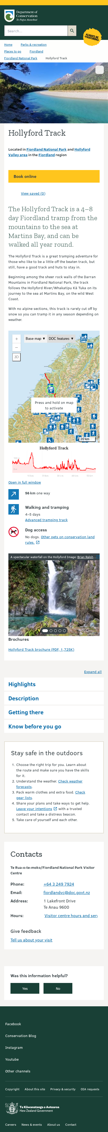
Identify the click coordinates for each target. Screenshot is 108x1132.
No (58, 988)
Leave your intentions (34, 808)
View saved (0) (33, 193)
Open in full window (24, 482)
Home (8, 44)
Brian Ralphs (86, 557)
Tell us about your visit (31, 940)
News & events (31, 1124)
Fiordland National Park (20, 58)
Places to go (12, 51)
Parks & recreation (34, 44)
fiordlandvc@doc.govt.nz (67, 892)
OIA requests (90, 1089)
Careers (10, 1124)
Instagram (14, 1047)
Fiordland (36, 51)
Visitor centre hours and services (75, 915)
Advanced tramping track (46, 519)
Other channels (17, 1070)
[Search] (72, 30)
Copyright (12, 1089)
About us (53, 1124)
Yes (25, 988)
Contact (70, 1124)
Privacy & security (62, 1089)
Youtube (12, 1059)
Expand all (93, 671)
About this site (35, 1089)
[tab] (45, 631)
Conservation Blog (20, 1035)
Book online (25, 176)
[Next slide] (90, 595)
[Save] (14, 193)
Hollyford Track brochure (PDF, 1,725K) (41, 649)
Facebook (13, 1023)
